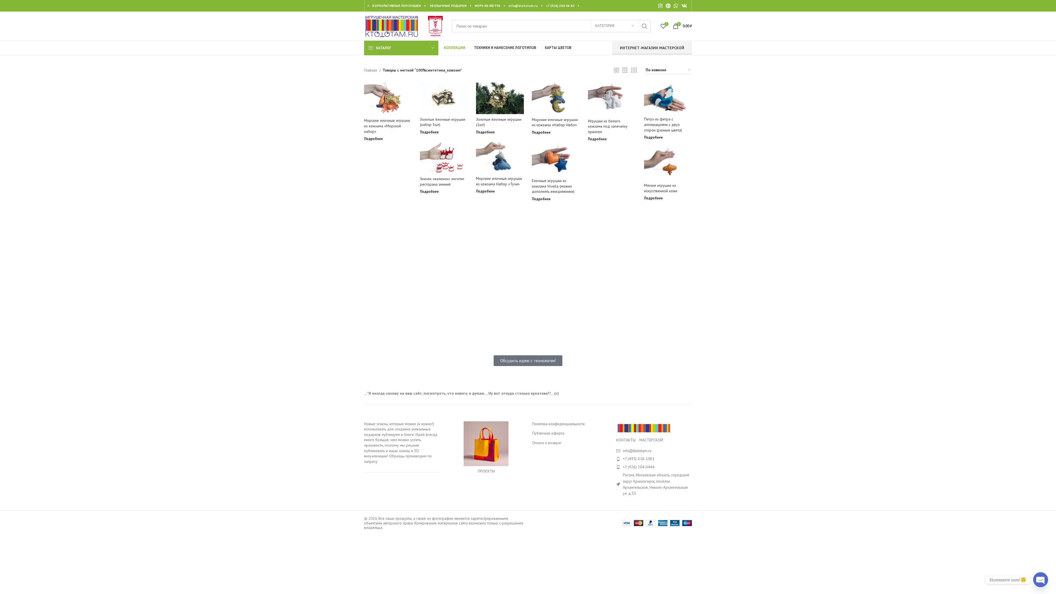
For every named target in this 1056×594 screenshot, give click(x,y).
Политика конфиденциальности (558, 423)
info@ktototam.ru (523, 6)
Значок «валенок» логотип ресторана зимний (442, 181)
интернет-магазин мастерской (652, 47)
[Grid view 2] (616, 70)
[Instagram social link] (660, 6)
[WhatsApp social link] (676, 6)
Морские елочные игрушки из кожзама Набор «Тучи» (499, 181)
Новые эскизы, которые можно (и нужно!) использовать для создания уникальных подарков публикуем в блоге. (399, 429)
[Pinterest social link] (668, 6)
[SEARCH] (644, 26)
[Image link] (643, 427)
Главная (371, 70)
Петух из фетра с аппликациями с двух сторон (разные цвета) (663, 124)
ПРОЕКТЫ (486, 471)
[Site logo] (391, 25)
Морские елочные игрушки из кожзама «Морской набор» (387, 126)
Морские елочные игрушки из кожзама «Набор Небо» (555, 122)
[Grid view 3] (625, 70)
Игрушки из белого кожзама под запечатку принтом (608, 126)
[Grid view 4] (634, 70)
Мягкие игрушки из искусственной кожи (660, 188)
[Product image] (388, 99)
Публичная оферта (548, 433)
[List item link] (654, 459)
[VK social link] (684, 6)
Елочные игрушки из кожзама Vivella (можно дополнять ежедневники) (553, 186)
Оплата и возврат (546, 442)
